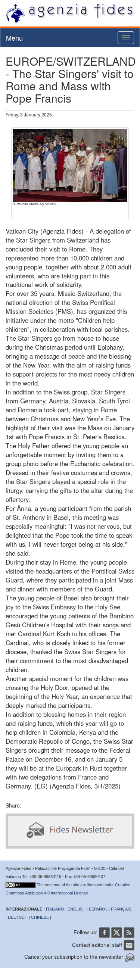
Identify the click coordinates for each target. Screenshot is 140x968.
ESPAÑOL (98, 909)
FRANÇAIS (121, 909)
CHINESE (40, 917)
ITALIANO (55, 909)
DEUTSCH (18, 917)
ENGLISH (76, 909)
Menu (14, 38)
